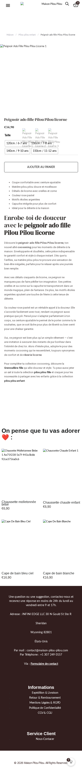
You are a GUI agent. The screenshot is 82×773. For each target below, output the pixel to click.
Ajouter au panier (41, 167)
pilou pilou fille (42, 372)
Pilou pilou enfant (27, 35)
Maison (10, 35)
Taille (8, 135)
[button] (8, 5)
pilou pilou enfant (14, 380)
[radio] (16, 143)
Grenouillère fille (13, 367)
